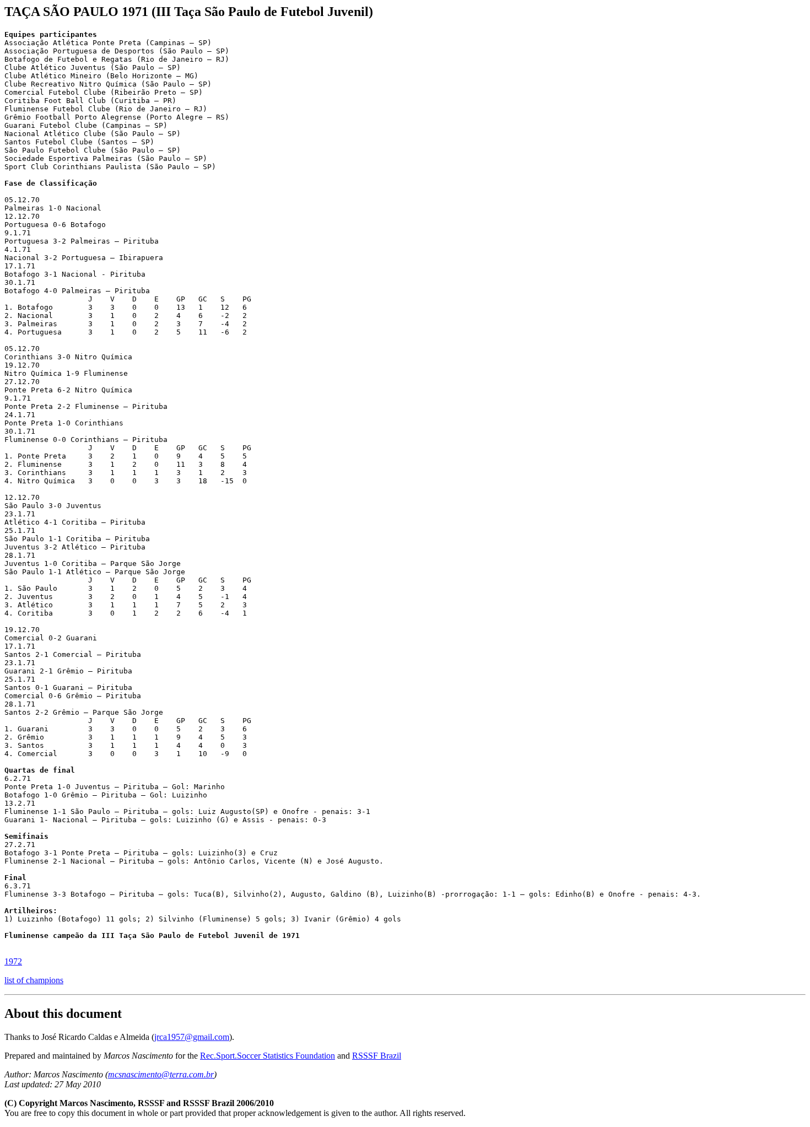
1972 (13, 961)
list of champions (33, 980)
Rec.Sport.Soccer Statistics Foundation (267, 1055)
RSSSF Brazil (376, 1055)
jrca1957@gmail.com (191, 1037)
